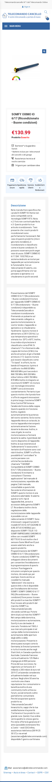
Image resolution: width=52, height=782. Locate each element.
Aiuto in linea (19, 772)
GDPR (39, 772)
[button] (44, 51)
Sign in (27, 7)
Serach (46, 12)
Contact (31, 772)
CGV (47, 772)
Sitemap (7, 772)
